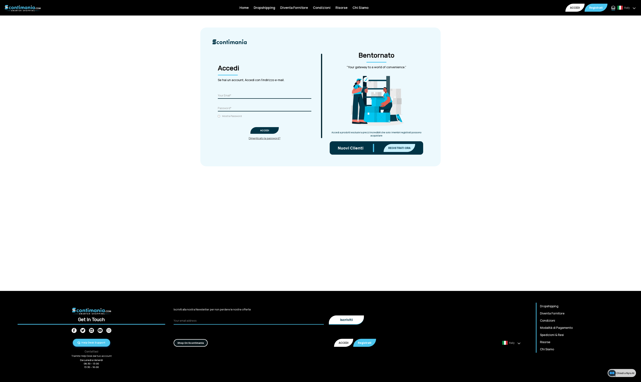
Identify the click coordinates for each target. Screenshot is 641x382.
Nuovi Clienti (350, 148)
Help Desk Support (93, 342)
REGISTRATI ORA (399, 148)
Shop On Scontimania (190, 342)
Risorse (342, 7)
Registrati (596, 8)
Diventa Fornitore (294, 7)
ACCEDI (575, 8)
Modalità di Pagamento (556, 328)
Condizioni (322, 7)
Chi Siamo (361, 7)
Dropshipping (264, 7)
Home (244, 7)
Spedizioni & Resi (552, 335)
